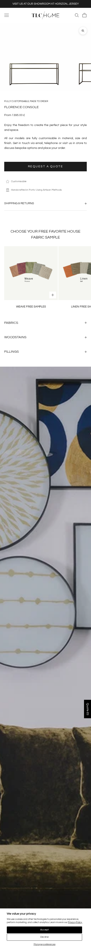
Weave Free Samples (31, 306)
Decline (44, 937)
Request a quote (45, 166)
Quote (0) (87, 709)
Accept (44, 929)
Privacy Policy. (75, 922)
